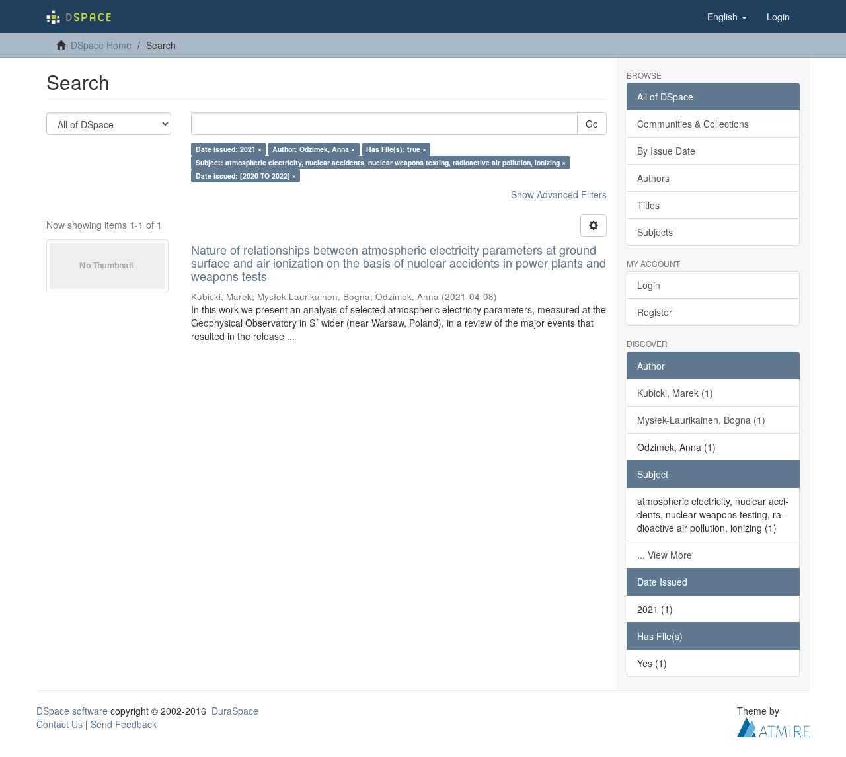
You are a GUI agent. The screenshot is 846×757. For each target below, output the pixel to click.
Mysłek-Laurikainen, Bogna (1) (701, 419)
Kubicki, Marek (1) (675, 392)
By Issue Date (666, 150)
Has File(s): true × (396, 149)
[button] (727, 16)
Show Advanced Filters (559, 194)
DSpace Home (101, 45)
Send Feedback (124, 724)
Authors (653, 177)
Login (648, 285)
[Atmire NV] (773, 725)
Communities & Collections (693, 123)
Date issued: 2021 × (229, 149)
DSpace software (72, 710)
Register (654, 312)
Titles (648, 205)
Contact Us (59, 724)
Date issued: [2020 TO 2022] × (246, 175)
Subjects (655, 232)
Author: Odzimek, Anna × (313, 149)
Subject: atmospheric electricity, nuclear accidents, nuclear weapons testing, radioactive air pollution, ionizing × (381, 162)
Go (592, 123)
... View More (664, 554)
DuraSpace (235, 710)
